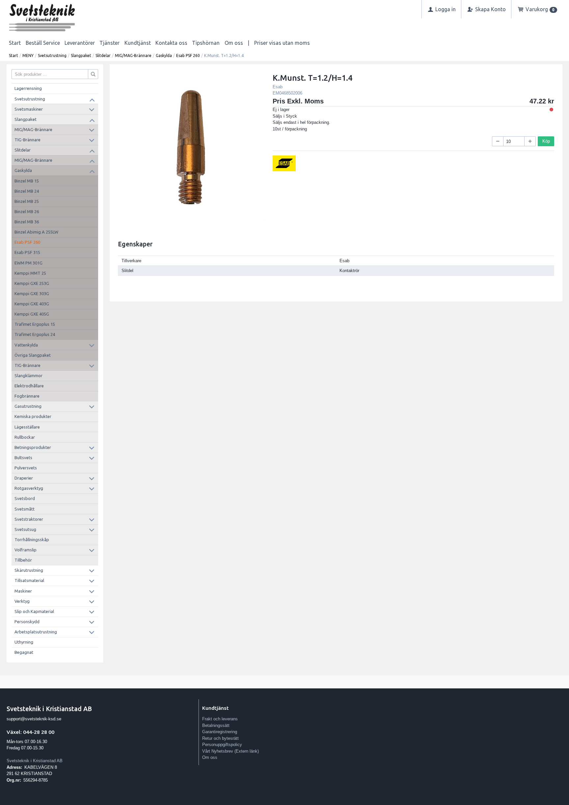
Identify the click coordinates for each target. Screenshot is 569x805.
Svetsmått (24, 509)
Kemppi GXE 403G (31, 303)
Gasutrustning (27, 406)
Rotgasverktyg (28, 488)
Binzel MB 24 (26, 191)
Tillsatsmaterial (29, 580)
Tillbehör (23, 560)
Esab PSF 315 (27, 252)
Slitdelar (103, 55)
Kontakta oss (171, 43)
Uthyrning (23, 642)
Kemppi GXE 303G (31, 293)
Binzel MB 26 (26, 211)
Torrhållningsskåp (31, 539)
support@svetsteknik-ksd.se (34, 718)
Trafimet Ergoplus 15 (34, 324)
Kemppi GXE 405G (31, 314)
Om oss (234, 43)
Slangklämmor (28, 375)
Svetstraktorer (28, 519)
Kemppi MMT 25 (30, 273)
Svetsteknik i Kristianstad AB (35, 760)
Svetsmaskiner (28, 109)
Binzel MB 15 (26, 181)
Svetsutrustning (52, 55)
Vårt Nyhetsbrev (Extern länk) (230, 751)
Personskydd (27, 621)
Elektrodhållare (29, 385)
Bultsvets (23, 457)
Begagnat (23, 652)
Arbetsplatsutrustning (35, 631)
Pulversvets (25, 467)
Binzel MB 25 (26, 201)
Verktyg (22, 601)
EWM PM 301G (28, 263)
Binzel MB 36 (26, 221)
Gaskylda (164, 55)
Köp (546, 141)
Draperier (23, 478)
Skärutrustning (28, 570)
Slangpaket (81, 55)
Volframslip (25, 549)
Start (15, 43)
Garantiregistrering (219, 731)
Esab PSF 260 (188, 55)
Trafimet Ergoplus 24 (34, 334)
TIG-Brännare (27, 139)
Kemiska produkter (32, 416)
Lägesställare (27, 427)
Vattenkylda (26, 345)
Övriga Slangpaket (32, 355)
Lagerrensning (28, 88)
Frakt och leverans (220, 718)
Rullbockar (24, 437)
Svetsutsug (25, 529)
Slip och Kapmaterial (34, 611)
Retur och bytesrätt (220, 738)
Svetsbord (24, 498)
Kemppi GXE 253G (31, 283)
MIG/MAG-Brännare (133, 55)
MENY (28, 55)
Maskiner (23, 591)
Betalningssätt (216, 725)
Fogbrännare (27, 396)
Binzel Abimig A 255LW (36, 232)
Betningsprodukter (32, 447)
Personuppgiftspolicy (222, 744)
